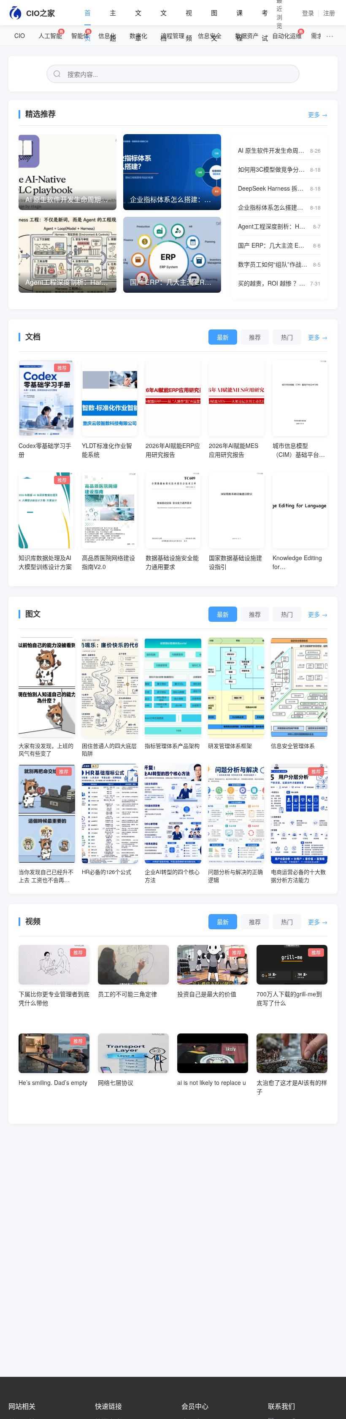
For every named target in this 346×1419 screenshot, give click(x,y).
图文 (214, 16)
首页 (87, 16)
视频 (189, 16)
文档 (163, 16)
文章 (138, 16)
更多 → (317, 114)
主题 (113, 16)
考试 (265, 16)
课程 (239, 16)
